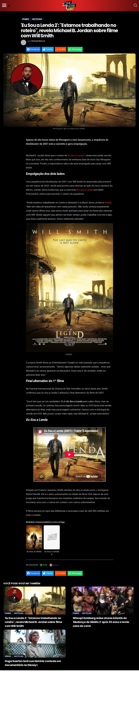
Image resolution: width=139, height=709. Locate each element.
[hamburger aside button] (4, 5)
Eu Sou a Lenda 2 (51, 553)
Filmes (8, 613)
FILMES (25, 19)
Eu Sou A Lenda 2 (77, 155)
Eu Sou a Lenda (85, 189)
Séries (8, 656)
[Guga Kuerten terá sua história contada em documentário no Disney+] (34, 644)
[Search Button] (135, 5)
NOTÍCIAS (37, 19)
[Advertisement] (69, 689)
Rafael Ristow (38, 41)
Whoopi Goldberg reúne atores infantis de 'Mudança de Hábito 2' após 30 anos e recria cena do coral (101, 622)
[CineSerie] (69, 5)
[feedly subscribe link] (43, 565)
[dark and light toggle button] (9, 5)
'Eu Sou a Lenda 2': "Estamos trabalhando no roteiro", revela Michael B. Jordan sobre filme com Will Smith (33, 622)
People (108, 202)
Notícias (18, 613)
